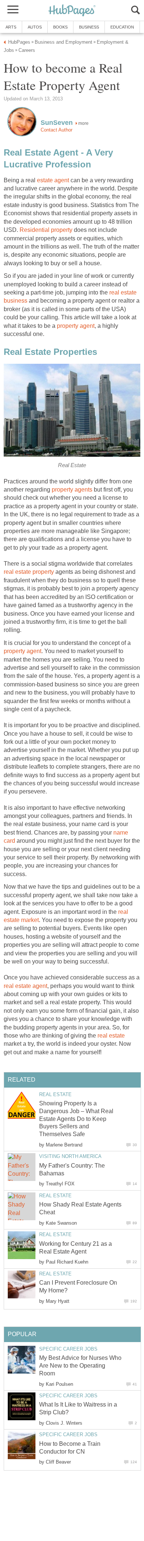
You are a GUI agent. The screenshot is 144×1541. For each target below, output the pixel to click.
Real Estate (55, 1094)
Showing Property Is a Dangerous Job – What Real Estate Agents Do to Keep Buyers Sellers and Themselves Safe (76, 1118)
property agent (76, 326)
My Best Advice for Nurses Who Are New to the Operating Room (80, 1366)
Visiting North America (70, 1156)
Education (122, 27)
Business (89, 27)
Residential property (46, 230)
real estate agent (25, 986)
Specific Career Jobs (68, 1349)
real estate (111, 1035)
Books (60, 27)
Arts (11, 27)
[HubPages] (72, 10)
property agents (72, 489)
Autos (35, 27)
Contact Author (56, 130)
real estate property (29, 572)
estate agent (53, 180)
